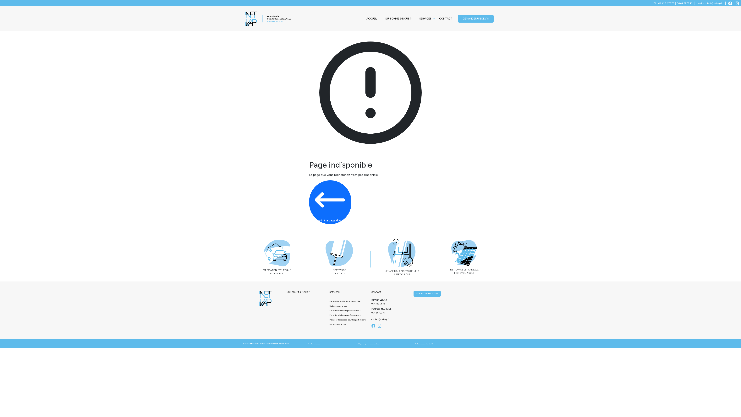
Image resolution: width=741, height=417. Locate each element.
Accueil (371, 18)
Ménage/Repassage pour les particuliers (347, 320)
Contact (445, 18)
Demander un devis (476, 18)
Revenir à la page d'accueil (330, 220)
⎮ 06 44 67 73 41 (683, 3)
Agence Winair (284, 343)
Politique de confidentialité (424, 344)
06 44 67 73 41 (378, 313)
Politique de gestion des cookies (367, 344)
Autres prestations (337, 324)
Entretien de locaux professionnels (344, 310)
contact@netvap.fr (380, 319)
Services (425, 18)
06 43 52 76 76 (378, 304)
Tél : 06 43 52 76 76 (664, 3)
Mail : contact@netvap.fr (710, 3)
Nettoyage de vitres (338, 306)
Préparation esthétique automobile (344, 301)
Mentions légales (314, 344)
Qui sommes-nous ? (398, 18)
